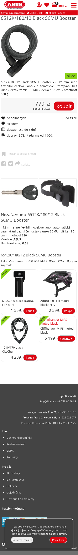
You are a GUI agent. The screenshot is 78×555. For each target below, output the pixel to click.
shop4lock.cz (56, 12)
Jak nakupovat (15, 479)
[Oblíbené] (46, 6)
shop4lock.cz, (48, 401)
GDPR (10, 450)
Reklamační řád (15, 444)
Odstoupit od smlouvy (20, 499)
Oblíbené (12, 486)
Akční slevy (13, 473)
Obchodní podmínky (19, 437)
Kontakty (12, 457)
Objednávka (13, 492)
